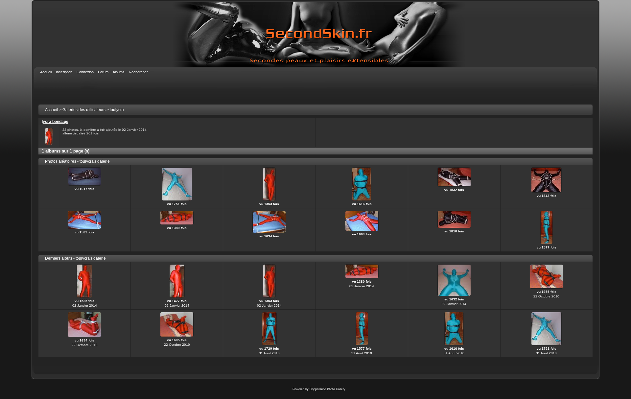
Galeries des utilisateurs (83, 109)
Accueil (51, 109)
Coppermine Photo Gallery (327, 389)
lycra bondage (55, 121)
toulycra (117, 109)
